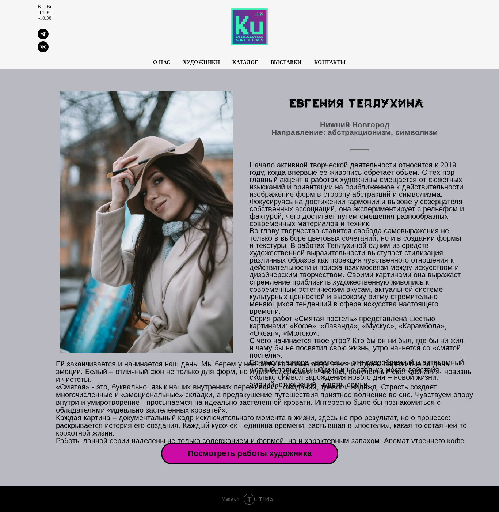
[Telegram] (43, 37)
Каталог (245, 62)
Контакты (330, 62)
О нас (162, 62)
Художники (201, 62)
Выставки (286, 62)
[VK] (43, 50)
